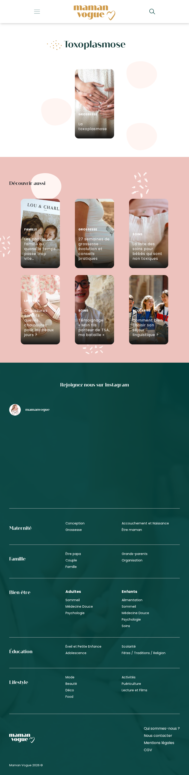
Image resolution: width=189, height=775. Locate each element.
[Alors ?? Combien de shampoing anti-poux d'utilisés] (94, 438)
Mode (69, 677)
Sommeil (72, 600)
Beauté (71, 684)
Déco (69, 690)
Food (69, 697)
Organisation (132, 560)
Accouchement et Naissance (145, 523)
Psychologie (75, 613)
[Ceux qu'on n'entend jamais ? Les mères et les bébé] (94, 475)
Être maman (132, 530)
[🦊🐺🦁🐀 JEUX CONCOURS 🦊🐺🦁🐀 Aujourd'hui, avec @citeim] (152, 475)
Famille (71, 567)
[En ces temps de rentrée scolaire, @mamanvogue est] (37, 475)
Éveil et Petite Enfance (83, 646)
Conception (75, 523)
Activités (129, 677)
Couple (71, 560)
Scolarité (129, 646)
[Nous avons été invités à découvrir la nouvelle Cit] (37, 438)
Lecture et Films (134, 690)
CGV (148, 750)
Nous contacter (158, 736)
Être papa (73, 554)
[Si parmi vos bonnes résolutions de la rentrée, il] (152, 438)
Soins (126, 626)
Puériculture (131, 684)
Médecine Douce (79, 606)
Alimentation (132, 600)
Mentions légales (159, 743)
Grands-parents (135, 554)
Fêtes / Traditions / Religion (143, 653)
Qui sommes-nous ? (162, 728)
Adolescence (75, 653)
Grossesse (73, 530)
